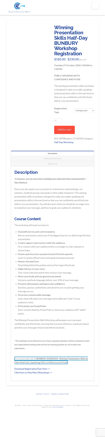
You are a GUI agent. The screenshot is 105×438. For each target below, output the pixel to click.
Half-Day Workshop (64, 142)
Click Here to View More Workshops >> (33, 372)
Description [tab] (52, 153)
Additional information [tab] (52, 158)
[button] (95, 5)
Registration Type (60, 110)
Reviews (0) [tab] (52, 164)
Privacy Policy (43, 394)
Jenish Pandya (57, 407)
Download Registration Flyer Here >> (32, 368)
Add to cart (64, 129)
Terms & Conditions (60, 394)
